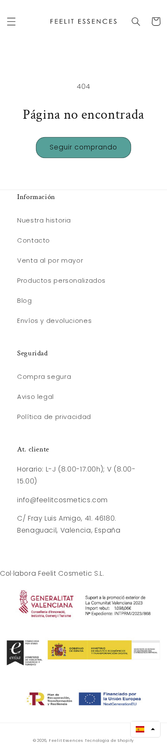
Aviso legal (35, 397)
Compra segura (44, 376)
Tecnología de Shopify (109, 740)
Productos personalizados (61, 280)
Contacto (33, 240)
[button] (11, 21)
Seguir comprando (84, 147)
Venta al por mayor (50, 260)
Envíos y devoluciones (54, 320)
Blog (24, 300)
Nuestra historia (44, 220)
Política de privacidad (54, 417)
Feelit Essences (66, 740)
